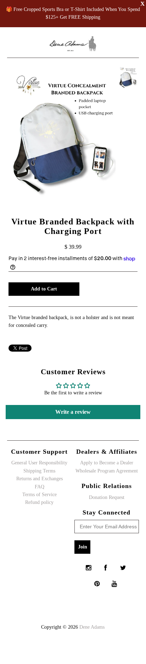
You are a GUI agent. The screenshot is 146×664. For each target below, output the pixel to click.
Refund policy (39, 502)
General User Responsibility (39, 462)
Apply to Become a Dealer (106, 462)
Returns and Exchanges (39, 478)
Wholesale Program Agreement (106, 471)
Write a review (73, 412)
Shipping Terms (39, 471)
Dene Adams (92, 627)
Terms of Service (39, 494)
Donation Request (106, 497)
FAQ (39, 486)
